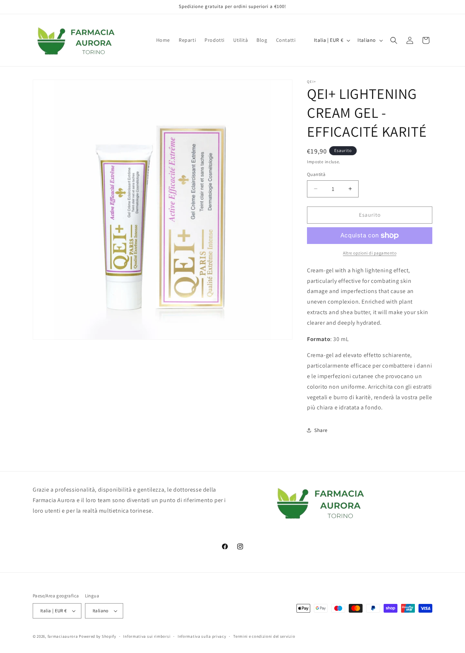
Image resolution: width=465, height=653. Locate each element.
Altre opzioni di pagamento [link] (369, 253)
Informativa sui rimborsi (146, 636)
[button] (394, 40)
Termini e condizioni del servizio (264, 636)
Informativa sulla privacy (202, 636)
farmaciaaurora (63, 636)
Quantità (316, 174)
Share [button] (321, 430)
